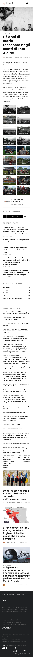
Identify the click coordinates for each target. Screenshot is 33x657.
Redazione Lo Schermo (12, 57)
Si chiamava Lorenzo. (18, 413)
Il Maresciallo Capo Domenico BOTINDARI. (14, 318)
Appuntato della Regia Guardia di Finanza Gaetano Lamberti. (15, 418)
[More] (25, 216)
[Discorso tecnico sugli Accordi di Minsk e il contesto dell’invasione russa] (16, 478)
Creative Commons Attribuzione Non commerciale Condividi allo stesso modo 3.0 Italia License (15, 639)
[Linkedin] (13, 216)
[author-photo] (4, 503)
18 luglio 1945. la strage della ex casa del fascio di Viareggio (16, 313)
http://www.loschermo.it (17, 204)
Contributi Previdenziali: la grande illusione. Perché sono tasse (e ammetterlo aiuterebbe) (16, 436)
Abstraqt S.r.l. (23, 645)
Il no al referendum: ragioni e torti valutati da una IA (16, 385)
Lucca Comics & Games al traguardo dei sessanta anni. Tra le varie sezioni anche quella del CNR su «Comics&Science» (16, 261)
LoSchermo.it (16, 635)
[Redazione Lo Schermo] (4, 57)
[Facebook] (5, 216)
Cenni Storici (7, 33)
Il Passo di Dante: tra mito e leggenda (24, 460)
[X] (9, 216)
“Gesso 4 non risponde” (21, 443)
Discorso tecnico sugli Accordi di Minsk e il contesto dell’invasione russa (15, 250)
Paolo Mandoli (8, 344)
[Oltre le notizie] (8, 3)
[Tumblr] (21, 216)
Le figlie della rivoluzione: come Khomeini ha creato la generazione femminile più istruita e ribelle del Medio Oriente (16, 574)
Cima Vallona (15, 424)
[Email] (17, 216)
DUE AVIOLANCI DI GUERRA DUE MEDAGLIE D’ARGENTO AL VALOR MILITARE (16, 331)
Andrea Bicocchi (11, 542)
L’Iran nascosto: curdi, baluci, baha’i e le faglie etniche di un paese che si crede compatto (16, 533)
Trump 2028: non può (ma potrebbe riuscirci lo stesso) (16, 241)
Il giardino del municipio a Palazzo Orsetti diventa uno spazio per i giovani (8, 462)
